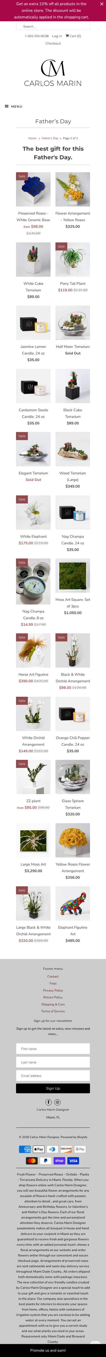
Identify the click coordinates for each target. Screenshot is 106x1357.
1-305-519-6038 (37, 36)
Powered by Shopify (74, 1137)
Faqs (53, 983)
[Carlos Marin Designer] (53, 74)
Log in (57, 36)
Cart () (75, 36)
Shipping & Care (53, 1004)
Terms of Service (53, 1011)
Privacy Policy (53, 990)
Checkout (53, 43)
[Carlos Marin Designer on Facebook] (48, 1102)
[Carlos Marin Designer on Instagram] (57, 1102)
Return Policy (53, 997)
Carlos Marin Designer (44, 1137)
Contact (53, 976)
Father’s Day (53, 121)
